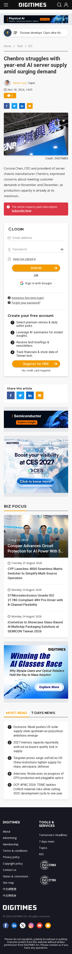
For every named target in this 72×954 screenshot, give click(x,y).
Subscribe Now (21, 210)
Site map (8, 882)
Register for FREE (36, 364)
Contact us (9, 870)
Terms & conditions (15, 850)
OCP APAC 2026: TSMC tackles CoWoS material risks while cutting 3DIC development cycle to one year (37, 789)
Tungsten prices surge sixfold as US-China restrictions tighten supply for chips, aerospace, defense (38, 762)
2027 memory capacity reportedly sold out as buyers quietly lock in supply (36, 747)
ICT (31, 46)
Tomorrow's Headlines (53, 835)
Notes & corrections (15, 876)
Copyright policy (13, 863)
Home (7, 46)
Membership (10, 844)
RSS (41, 854)
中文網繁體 (9, 889)
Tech (20, 46)
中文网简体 (9, 895)
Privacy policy (11, 857)
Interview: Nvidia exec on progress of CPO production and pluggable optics (38, 776)
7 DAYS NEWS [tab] (43, 713)
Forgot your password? (26, 302)
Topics (43, 848)
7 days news (46, 841)
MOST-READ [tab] (16, 713)
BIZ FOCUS (15, 506)
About (6, 831)
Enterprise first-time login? (28, 298)
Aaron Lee (19, 83)
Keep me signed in (24, 259)
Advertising (10, 838)
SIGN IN (36, 268)
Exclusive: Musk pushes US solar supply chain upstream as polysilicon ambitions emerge (38, 731)
